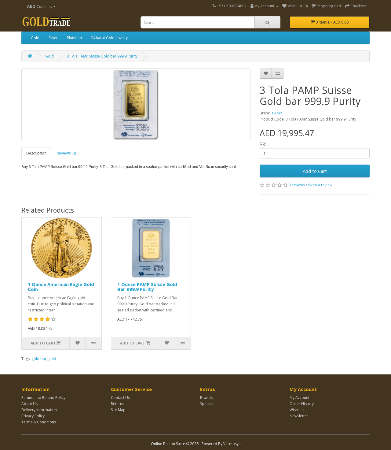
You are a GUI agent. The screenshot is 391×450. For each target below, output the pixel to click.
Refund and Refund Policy (43, 397)
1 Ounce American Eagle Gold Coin (61, 286)
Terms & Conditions (38, 422)
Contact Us (120, 397)
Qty (263, 143)
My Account (299, 397)
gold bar (38, 358)
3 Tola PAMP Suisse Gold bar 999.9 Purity (102, 56)
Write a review (320, 185)
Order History (302, 403)
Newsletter (299, 415)
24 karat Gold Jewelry (109, 37)
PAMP (277, 113)
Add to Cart (315, 171)
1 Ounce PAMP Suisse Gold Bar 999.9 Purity (147, 286)
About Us (29, 403)
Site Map (118, 409)
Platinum (74, 37)
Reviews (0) (66, 153)
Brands (206, 397)
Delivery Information (39, 409)
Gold (35, 37)
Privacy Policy (33, 415)
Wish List (297, 409)
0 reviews (297, 185)
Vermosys (231, 443)
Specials (207, 403)
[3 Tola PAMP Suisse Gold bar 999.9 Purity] (135, 104)
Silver (53, 37)
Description (36, 153)
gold (52, 358)
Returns (117, 403)
